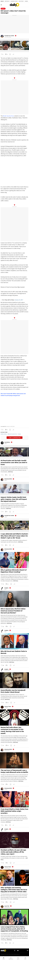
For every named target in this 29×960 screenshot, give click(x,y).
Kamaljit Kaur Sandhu (9, 35)
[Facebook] (14, 950)
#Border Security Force (12, 434)
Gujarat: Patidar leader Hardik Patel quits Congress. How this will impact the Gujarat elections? (14, 499)
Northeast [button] (7, 1)
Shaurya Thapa (7, 706)
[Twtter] (11, 950)
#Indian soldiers (4, 434)
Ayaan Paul (6, 906)
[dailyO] (14, 5)
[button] (15, 35)
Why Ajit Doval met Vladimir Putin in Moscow (14, 652)
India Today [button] (21, 1)
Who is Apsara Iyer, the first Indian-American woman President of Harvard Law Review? (13, 611)
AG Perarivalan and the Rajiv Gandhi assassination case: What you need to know (14, 462)
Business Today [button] (14, 1)
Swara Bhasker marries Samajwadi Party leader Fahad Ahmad (13, 691)
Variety (5, 516)
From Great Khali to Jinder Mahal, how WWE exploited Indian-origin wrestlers (14, 811)
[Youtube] (17, 950)
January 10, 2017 (19, 300)
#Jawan (19, 434)
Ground (5, 789)
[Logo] (3, 950)
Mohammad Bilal (8, 478)
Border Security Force (8, 116)
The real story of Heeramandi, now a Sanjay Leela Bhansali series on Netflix (14, 771)
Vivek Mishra (7, 442)
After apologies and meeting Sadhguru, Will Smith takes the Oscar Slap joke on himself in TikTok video (14, 890)
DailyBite (6, 588)
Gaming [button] (26, 1)
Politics (3, 8)
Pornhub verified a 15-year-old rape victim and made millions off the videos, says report (13, 852)
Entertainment (7, 670)
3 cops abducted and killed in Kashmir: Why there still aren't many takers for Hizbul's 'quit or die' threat (14, 536)
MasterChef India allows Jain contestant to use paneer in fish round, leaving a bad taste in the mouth (12, 730)
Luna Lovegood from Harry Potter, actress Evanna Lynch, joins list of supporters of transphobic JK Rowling (14, 929)
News (5, 550)
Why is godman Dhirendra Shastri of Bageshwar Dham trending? (14, 571)
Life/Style (6, 707)
